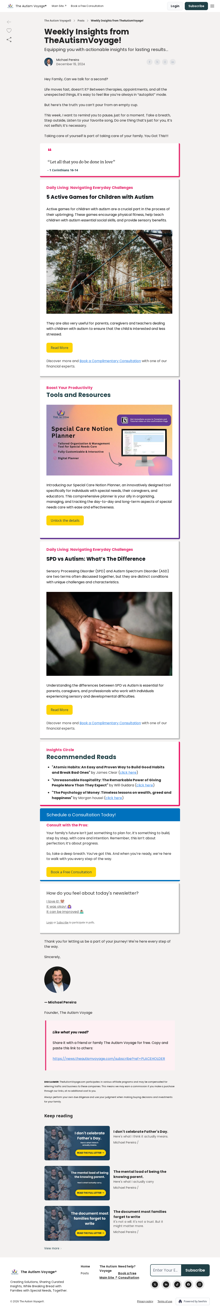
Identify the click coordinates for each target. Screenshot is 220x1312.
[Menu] (212, 5)
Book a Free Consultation (71, 872)
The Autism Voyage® (57, 20)
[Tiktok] (177, 1284)
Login (175, 6)
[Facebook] (188, 1284)
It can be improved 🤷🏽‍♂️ (65, 911)
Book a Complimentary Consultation (110, 360)
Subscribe (196, 6)
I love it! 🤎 (55, 901)
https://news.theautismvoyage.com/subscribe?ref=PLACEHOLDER (109, 1058)
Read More (59, 347)
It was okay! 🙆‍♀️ (59, 906)
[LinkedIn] (166, 1284)
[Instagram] (199, 1284)
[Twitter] (155, 1284)
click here (128, 772)
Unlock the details (65, 520)
